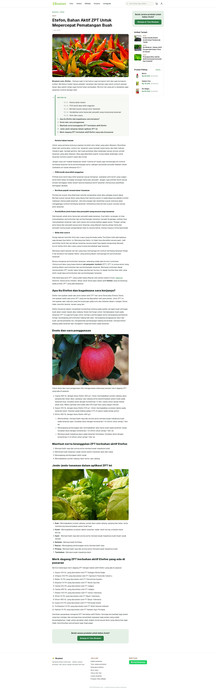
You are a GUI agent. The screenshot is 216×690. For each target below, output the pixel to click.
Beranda (55, 12)
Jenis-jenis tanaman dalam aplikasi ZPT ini (78, 129)
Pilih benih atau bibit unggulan (81, 105)
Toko (71, 4)
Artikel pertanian (96, 661)
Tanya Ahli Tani (96, 673)
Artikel (79, 4)
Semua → (159, 70)
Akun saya (94, 670)
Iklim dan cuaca (76, 115)
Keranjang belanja (97, 667)
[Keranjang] (156, 3)
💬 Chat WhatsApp (138, 662)
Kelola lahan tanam (77, 102)
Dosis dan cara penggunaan (72, 122)
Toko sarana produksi (98, 664)
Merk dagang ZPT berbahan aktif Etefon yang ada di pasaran (86, 132)
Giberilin (119, 278)
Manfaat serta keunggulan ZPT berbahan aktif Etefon (83, 125)
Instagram (107, 3)
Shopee (97, 3)
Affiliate (88, 4)
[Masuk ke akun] (161, 3)
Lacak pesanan (96, 676)
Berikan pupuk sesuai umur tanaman (84, 109)
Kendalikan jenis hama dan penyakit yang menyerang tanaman (95, 112)
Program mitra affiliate (98, 679)
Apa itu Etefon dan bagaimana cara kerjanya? (79, 119)
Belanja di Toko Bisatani (90, 638)
